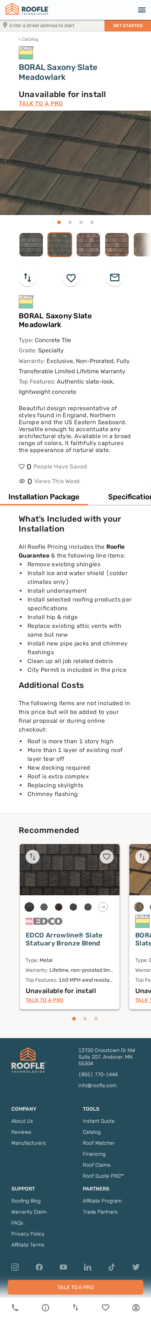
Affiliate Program (102, 1201)
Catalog (28, 39)
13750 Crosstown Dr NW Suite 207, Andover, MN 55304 (106, 1057)
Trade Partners (100, 1212)
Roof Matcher (99, 1143)
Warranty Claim (29, 1212)
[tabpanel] (75, 663)
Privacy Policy (27, 1234)
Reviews (21, 1132)
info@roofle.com (97, 1085)
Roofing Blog (26, 1201)
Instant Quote (99, 1121)
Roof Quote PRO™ (103, 1176)
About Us (22, 1121)
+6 (103, 907)
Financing (94, 1154)
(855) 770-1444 (98, 1074)
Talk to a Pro (41, 103)
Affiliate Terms (27, 1245)
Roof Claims (97, 1165)
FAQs (17, 1223)
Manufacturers (28, 1143)
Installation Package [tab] (44, 496)
